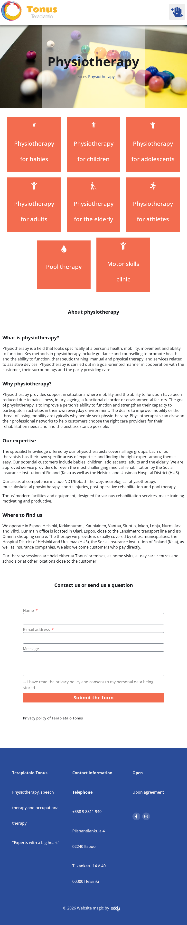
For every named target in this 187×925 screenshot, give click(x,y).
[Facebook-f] (136, 816)
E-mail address (37, 629)
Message (31, 648)
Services (79, 76)
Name (29, 610)
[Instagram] (146, 816)
